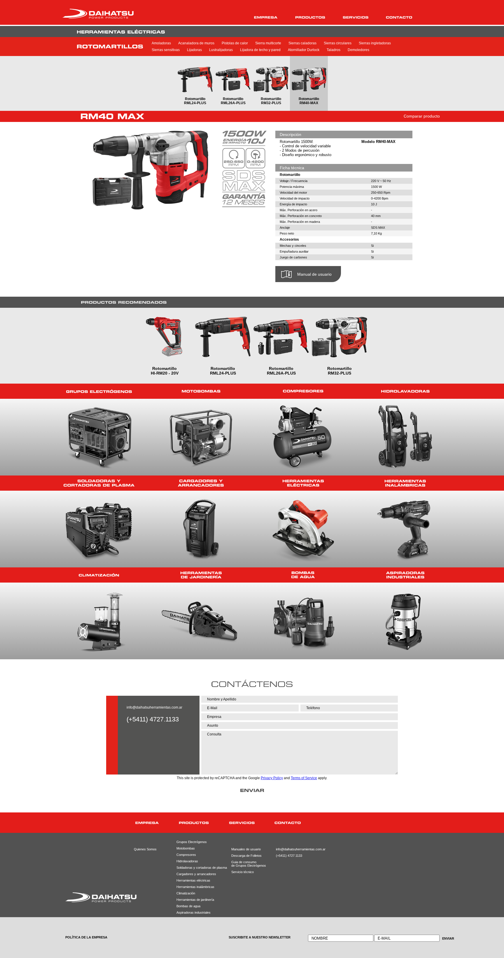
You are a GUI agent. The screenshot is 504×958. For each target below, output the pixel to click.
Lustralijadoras (221, 50)
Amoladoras (161, 43)
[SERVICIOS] (355, 17)
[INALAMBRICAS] (405, 483)
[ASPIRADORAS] (405, 575)
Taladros (333, 50)
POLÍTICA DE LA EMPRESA (86, 937)
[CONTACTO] (399, 17)
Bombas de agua (188, 906)
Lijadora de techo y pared (260, 50)
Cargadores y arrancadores (194, 874)
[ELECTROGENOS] (99, 391)
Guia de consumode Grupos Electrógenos (244, 863)
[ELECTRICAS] (303, 483)
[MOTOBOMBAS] (201, 391)
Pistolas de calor (235, 43)
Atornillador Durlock (303, 50)
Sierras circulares (337, 43)
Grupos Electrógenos (191, 842)
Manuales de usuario (244, 849)
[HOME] (109, 822)
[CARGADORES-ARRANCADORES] (201, 483)
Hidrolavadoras (187, 861)
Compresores (186, 854)
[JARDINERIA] (201, 575)
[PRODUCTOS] (310, 17)
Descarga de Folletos (244, 855)
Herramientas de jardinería (194, 899)
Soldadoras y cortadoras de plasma (194, 867)
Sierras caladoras (302, 43)
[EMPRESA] (266, 17)
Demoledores (358, 50)
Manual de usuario (314, 274)
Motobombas (185, 848)
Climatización (185, 893)
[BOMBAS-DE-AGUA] (303, 575)
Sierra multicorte (268, 43)
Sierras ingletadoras (375, 43)
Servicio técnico (242, 872)
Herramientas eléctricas (193, 880)
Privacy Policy (272, 778)
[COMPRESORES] (303, 391)
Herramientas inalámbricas (194, 887)
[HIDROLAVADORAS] (405, 391)
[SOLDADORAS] (99, 483)
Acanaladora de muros (196, 43)
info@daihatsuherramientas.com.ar (154, 707)
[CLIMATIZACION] (99, 575)
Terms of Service (304, 778)
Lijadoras (194, 50)
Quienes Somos (145, 849)
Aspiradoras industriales (193, 912)
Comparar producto (422, 116)
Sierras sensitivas (166, 50)
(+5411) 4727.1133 (289, 855)
